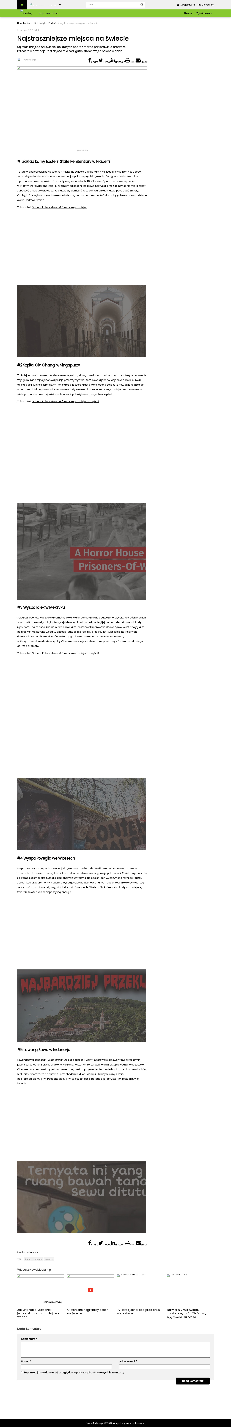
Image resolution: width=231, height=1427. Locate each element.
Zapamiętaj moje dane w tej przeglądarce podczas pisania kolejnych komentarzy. (74, 1372)
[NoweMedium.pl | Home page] (43, 4)
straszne (37, 1259)
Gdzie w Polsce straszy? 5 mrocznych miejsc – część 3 (65, 653)
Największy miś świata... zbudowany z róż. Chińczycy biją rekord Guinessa (186, 1313)
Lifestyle (41, 23)
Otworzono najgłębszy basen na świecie (87, 1311)
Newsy (188, 13)
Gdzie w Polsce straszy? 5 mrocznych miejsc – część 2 (65, 401)
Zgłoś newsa (204, 13)
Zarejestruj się (187, 4)
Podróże (53, 23)
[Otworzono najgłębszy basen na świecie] (90, 1289)
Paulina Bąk (30, 59)
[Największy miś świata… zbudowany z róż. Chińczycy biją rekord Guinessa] (190, 1289)
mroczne (49, 1259)
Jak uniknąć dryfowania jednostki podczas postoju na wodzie (38, 1313)
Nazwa (26, 1361)
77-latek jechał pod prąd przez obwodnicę (138, 1311)
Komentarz (29, 1339)
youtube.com (32, 1252)
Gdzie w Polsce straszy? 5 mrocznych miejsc (59, 207)
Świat (27, 1259)
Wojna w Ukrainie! (48, 13)
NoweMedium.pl (26, 23)
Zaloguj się (208, 4)
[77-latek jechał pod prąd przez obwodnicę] (140, 1289)
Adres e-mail (128, 1361)
